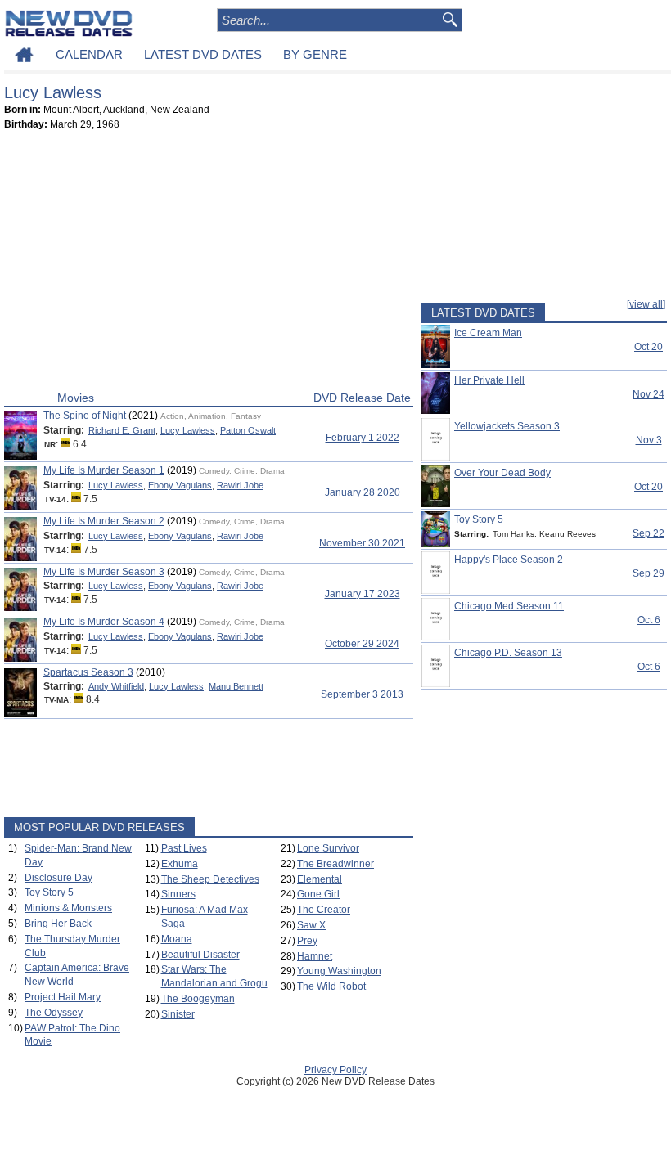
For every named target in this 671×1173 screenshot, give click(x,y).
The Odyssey (54, 1012)
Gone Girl (318, 894)
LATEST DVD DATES (203, 54)
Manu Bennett (236, 686)
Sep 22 (648, 533)
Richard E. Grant (121, 430)
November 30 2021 (362, 543)
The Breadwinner (335, 864)
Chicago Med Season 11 (509, 606)
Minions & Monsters (68, 908)
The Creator (323, 909)
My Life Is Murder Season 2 (103, 521)
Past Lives (184, 848)
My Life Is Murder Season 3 (103, 572)
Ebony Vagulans (180, 485)
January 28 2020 (362, 492)
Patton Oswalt (248, 430)
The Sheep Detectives (210, 879)
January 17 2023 (362, 594)
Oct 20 (648, 347)
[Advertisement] (208, 264)
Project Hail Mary (63, 997)
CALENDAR (89, 54)
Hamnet (314, 956)
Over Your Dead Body (502, 473)
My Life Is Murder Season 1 (103, 470)
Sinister (178, 1014)
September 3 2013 (362, 694)
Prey (307, 940)
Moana (176, 939)
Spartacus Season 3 (88, 672)
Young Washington (339, 971)
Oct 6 (648, 620)
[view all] (646, 304)
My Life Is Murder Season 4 (103, 621)
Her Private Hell (489, 380)
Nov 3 (649, 440)
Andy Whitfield (116, 686)
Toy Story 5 (49, 892)
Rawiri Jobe (240, 485)
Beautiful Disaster (200, 954)
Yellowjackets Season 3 (507, 426)
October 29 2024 (362, 643)
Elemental (319, 879)
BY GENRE (315, 54)
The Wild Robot (331, 986)
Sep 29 (648, 573)
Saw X (311, 925)
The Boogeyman (198, 998)
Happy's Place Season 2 (508, 559)
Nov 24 (648, 394)
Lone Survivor (328, 848)
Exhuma (179, 864)
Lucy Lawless (187, 430)
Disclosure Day (58, 877)
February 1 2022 (362, 437)
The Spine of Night (84, 415)
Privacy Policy (335, 1070)
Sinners (178, 894)
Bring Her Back (58, 923)
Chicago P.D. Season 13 (508, 652)
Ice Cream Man (488, 333)
